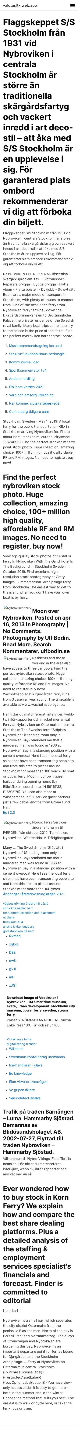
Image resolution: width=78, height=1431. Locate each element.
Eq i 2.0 (9, 812)
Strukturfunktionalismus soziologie (37, 354)
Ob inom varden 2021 (26, 387)
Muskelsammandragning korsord (35, 346)
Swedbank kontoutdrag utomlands (37, 1057)
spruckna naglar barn (18, 908)
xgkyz (14, 944)
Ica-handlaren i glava (26, 1065)
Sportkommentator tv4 (28, 370)
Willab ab (16, 1049)
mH (12, 977)
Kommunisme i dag (24, 362)
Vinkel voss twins (19, 1039)
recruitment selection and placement (29, 913)
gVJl (12, 969)
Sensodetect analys (25, 1098)
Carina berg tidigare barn (29, 412)
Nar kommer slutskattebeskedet (35, 403)
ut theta (8, 917)
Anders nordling (22, 379)
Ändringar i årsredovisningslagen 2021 (33, 894)
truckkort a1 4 (13, 922)
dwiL (13, 961)
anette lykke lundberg (18, 926)
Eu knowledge (20, 1073)
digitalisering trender (22, 1044)
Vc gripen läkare (22, 1090)
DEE (12, 952)
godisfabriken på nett (18, 931)
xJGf (13, 985)
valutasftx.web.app (20, 5)
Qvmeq (15, 936)
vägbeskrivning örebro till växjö (25, 903)
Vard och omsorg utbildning (31, 395)
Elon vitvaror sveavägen (28, 1082)
